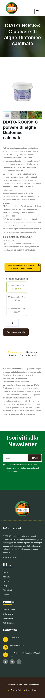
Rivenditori (7, 590)
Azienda (6, 577)
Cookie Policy (31, 690)
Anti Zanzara (8, 623)
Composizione (16, 352)
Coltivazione (8, 614)
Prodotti (6, 581)
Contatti (6, 595)
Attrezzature (8, 618)
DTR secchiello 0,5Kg (16, 285)
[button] (40, 74)
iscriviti (35, 458)
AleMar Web (17, 684)
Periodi (13, 355)
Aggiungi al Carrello (16, 332)
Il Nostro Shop (9, 609)
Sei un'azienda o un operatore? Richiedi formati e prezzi (21, 267)
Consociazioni (28, 355)
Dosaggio (31, 352)
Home (5, 572)
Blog (5, 586)
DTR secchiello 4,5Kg (16, 309)
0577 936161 (15, 638)
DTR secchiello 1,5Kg (16, 297)
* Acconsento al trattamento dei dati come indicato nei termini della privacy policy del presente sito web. (22, 468)
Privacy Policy (16, 690)
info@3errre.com (17, 645)
